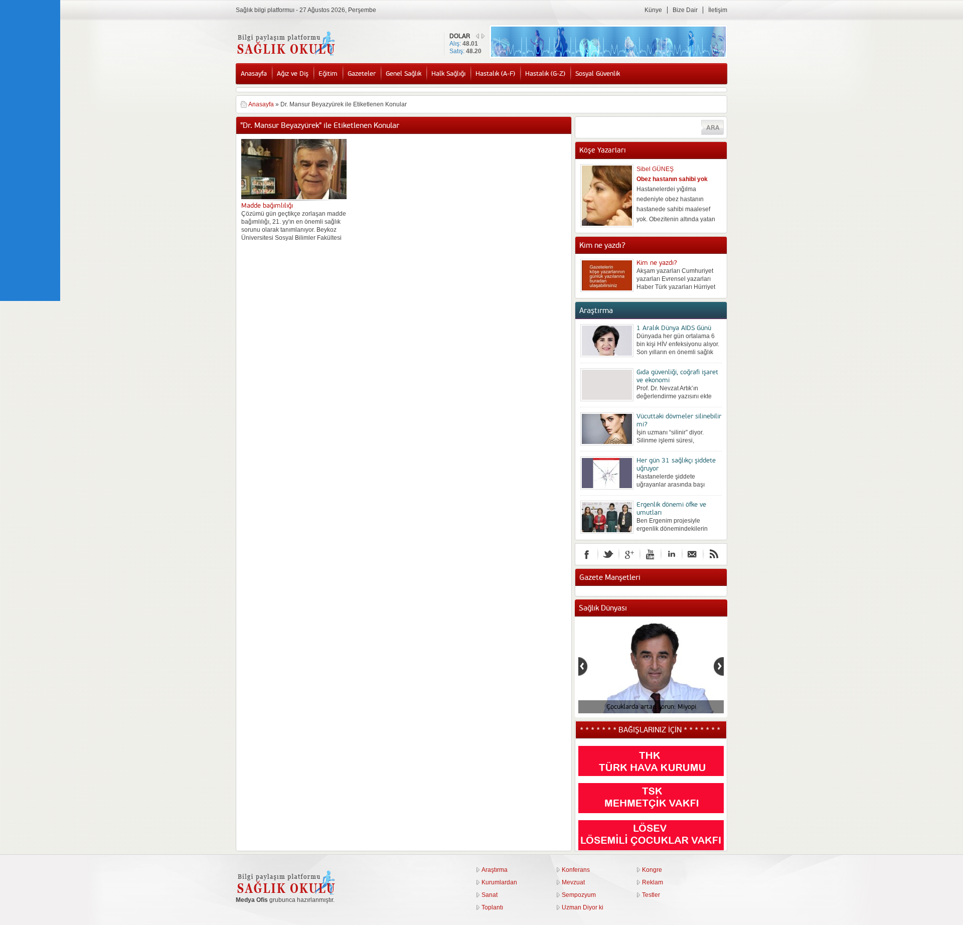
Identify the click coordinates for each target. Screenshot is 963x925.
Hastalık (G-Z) (545, 74)
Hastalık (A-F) (495, 74)
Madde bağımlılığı (267, 206)
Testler (651, 894)
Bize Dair (685, 10)
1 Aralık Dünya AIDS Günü (673, 328)
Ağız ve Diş (292, 74)
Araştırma (495, 869)
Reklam (652, 882)
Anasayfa (254, 74)
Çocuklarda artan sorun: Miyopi (651, 707)
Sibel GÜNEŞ (655, 169)
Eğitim (328, 74)
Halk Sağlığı (448, 74)
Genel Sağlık (403, 74)
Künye (653, 10)
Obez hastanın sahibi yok (672, 179)
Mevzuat (573, 882)
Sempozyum (579, 894)
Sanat (490, 894)
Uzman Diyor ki (582, 907)
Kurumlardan (499, 882)
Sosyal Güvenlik (597, 74)
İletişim (717, 10)
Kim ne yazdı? (656, 263)
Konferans (576, 869)
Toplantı (492, 907)
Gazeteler (362, 74)
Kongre (652, 869)
